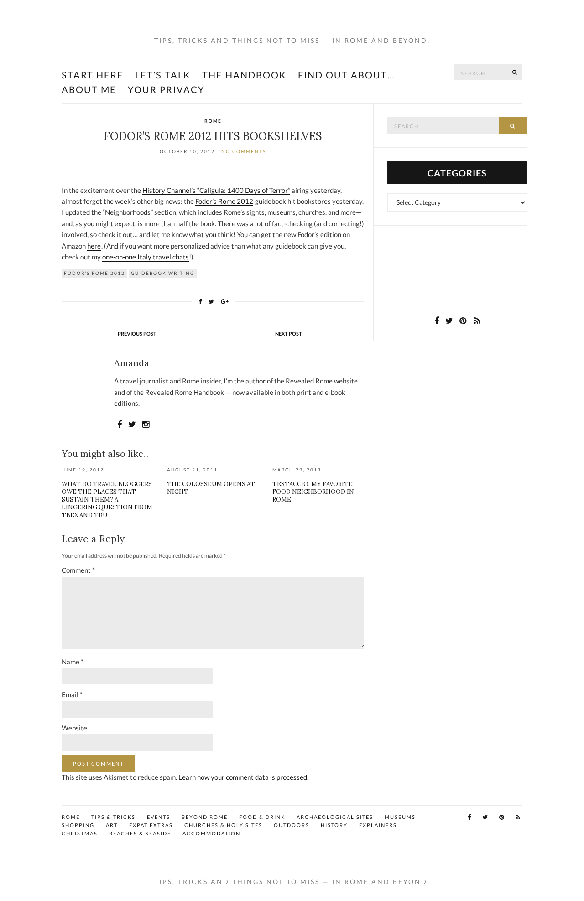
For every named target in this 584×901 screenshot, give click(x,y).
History (334, 825)
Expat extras (151, 825)
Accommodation (211, 833)
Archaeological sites (335, 817)
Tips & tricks (113, 817)
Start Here (93, 74)
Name (72, 662)
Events (158, 817)
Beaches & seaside (140, 833)
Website (74, 728)
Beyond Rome (205, 817)
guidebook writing (162, 273)
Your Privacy (166, 89)
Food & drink (262, 817)
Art (112, 825)
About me (89, 89)
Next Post (288, 334)
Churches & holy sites (223, 825)
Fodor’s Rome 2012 (224, 201)
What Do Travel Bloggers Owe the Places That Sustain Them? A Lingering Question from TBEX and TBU (107, 499)
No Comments (243, 151)
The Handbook (244, 74)
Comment (78, 570)
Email (72, 694)
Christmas (80, 833)
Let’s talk (163, 74)
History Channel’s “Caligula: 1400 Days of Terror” (216, 190)
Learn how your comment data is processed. (243, 777)
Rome (213, 121)
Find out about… (346, 74)
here (94, 246)
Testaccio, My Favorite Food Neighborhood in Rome (313, 491)
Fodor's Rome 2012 (94, 273)
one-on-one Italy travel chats (145, 257)
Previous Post (137, 334)
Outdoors (291, 825)
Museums (400, 817)
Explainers (378, 825)
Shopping (78, 825)
